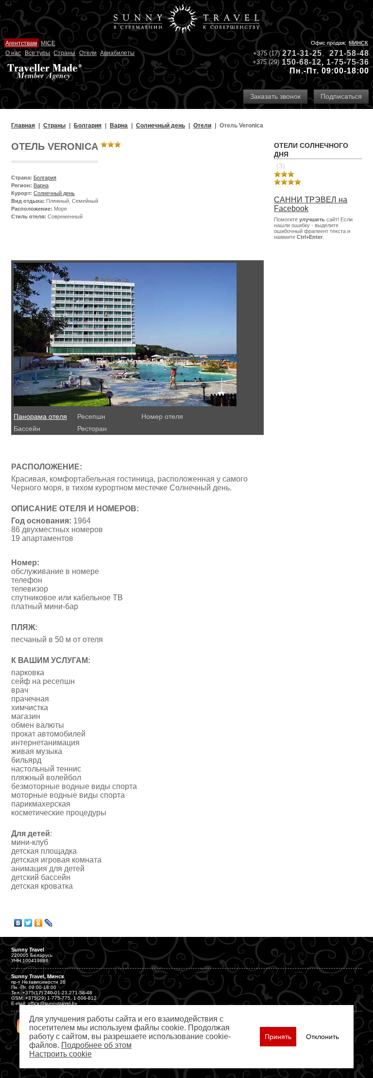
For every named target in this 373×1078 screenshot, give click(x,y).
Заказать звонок (275, 96)
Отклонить (322, 1037)
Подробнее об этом (96, 1045)
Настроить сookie (60, 1054)
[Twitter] (28, 922)
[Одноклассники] (39, 922)
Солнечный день (54, 193)
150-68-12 (302, 62)
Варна (41, 185)
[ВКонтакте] (18, 922)
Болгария (45, 177)
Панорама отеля (40, 416)
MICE (48, 43)
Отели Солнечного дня (311, 150)
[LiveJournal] (49, 922)
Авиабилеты (117, 53)
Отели (88, 53)
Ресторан (92, 428)
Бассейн (27, 428)
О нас (13, 53)
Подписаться (341, 96)
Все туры (37, 53)
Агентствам (21, 43)
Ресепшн (91, 416)
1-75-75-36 (347, 62)
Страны (64, 53)
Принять (278, 1037)
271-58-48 (349, 53)
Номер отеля (162, 416)
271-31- (297, 53)
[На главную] (186, 20)
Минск (358, 43)
